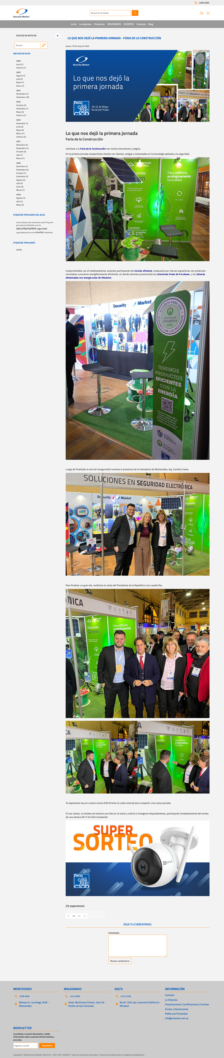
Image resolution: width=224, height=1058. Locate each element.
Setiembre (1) (22, 108)
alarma (19, 222)
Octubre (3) (21, 151)
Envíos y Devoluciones (176, 1009)
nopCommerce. (116, 1054)
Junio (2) (19, 126)
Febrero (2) (21, 136)
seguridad (42, 228)
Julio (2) (19, 79)
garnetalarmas (21, 225)
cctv (29, 222)
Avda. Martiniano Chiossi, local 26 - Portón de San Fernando (87, 1004)
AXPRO (19, 250)
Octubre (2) (21, 105)
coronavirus (36, 222)
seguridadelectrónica (24, 232)
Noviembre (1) (22, 93)
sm (33, 232)
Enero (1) (20, 85)
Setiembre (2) (22, 176)
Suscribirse (47, 1045)
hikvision (31, 225)
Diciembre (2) (22, 144)
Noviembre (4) (22, 169)
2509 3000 (204, 2)
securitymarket (26, 228)
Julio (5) (19, 183)
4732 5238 (126, 996)
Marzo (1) (20, 133)
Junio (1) (19, 64)
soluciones (48, 232)
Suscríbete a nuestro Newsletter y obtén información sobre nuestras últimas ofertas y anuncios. (33, 1036)
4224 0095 (75, 996)
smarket (39, 232)
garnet (50, 222)
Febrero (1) (21, 67)
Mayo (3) (20, 130)
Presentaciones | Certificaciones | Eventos (187, 1004)
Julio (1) (19, 155)
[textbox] (110, 13)
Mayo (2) (20, 112)
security (38, 225)
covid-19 (44, 222)
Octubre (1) (21, 173)
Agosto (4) (20, 180)
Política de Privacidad (176, 1013)
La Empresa (171, 999)
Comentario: (113, 932)
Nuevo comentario (119, 961)
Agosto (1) (20, 75)
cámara (25, 222)
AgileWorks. (139, 1054)
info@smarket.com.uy (176, 1018)
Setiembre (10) (22, 97)
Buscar (135, 13)
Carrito (208, 13)
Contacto (169, 995)
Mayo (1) (20, 82)
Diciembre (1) (22, 166)
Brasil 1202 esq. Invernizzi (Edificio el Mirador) (139, 1004)
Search (43, 45)
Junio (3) (19, 186)
